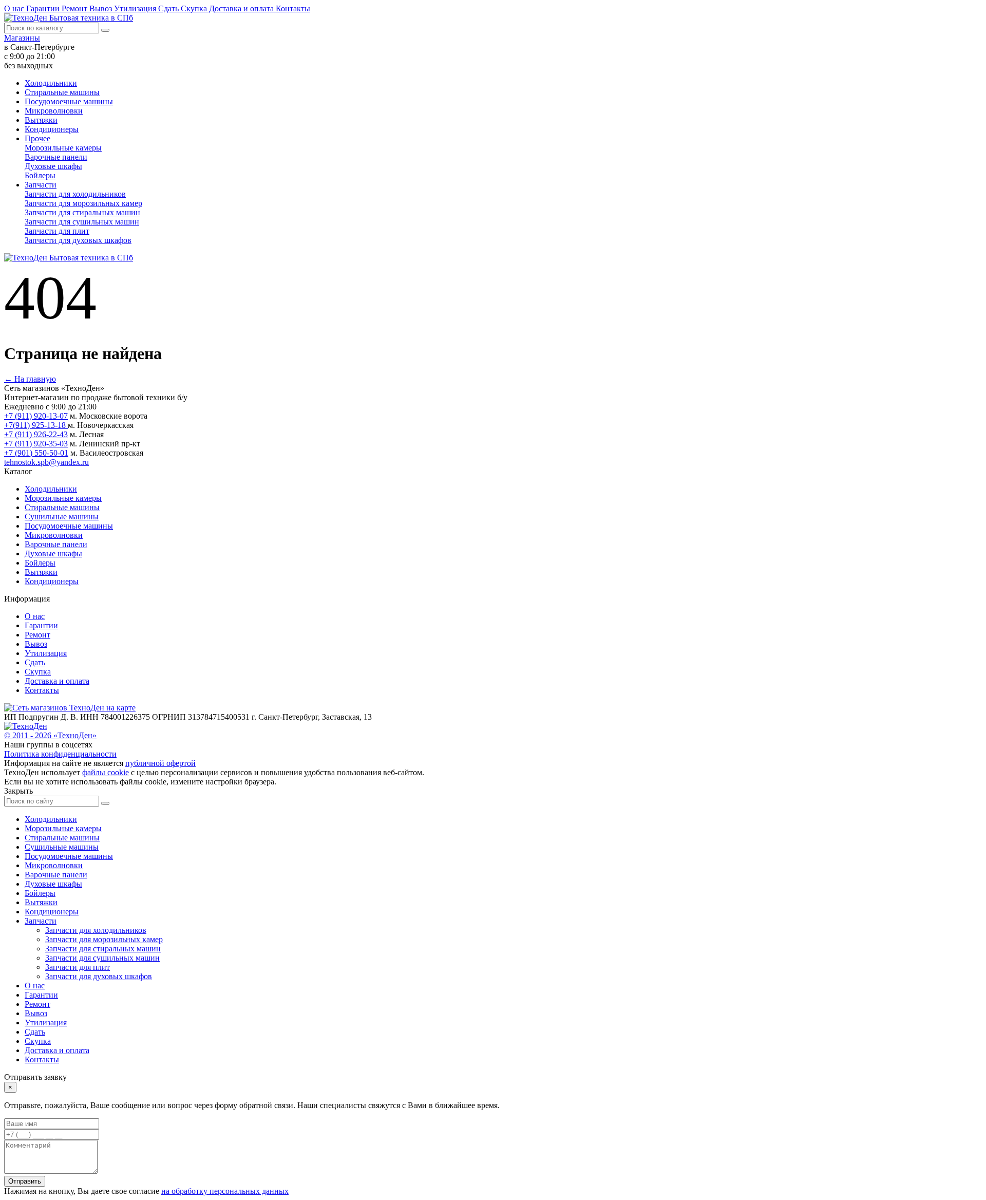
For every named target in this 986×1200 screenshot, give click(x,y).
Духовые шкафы (53, 166)
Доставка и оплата (242, 8)
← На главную (30, 378)
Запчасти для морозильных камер (83, 203)
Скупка (195, 8)
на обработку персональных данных (225, 1191)
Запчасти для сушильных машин (82, 221)
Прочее (37, 138)
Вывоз (101, 8)
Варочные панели (56, 157)
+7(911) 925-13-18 (36, 425)
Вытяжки (41, 120)
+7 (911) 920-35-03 (36, 443)
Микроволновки (54, 110)
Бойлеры (40, 175)
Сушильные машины (62, 516)
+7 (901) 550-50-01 (36, 452)
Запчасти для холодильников (75, 194)
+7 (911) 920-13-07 (36, 415)
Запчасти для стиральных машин (82, 212)
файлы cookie (105, 772)
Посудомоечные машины (69, 101)
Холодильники (51, 83)
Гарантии (44, 8)
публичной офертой (160, 763)
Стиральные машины (62, 92)
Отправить (24, 1181)
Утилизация (136, 8)
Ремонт (75, 8)
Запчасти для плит (57, 231)
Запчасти (40, 184)
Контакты (293, 8)
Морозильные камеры (63, 147)
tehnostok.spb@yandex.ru (46, 462)
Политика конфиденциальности (60, 753)
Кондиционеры (52, 129)
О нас (15, 8)
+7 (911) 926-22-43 (36, 434)
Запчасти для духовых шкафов (78, 240)
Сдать (169, 8)
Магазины (22, 37)
